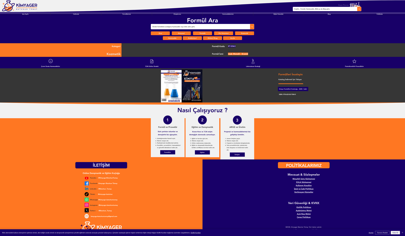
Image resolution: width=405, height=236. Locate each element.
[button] (126, 14)
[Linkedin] (87, 189)
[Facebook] (87, 183)
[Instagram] (87, 205)
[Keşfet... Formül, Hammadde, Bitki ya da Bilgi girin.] (359, 9)
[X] (87, 210)
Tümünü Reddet (382, 233)
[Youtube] (87, 178)
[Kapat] (402, 232)
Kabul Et (395, 233)
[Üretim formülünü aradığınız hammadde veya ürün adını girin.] (252, 26)
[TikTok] (87, 194)
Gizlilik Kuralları (196, 233)
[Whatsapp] (87, 200)
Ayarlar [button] (371, 233)
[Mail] (87, 216)
